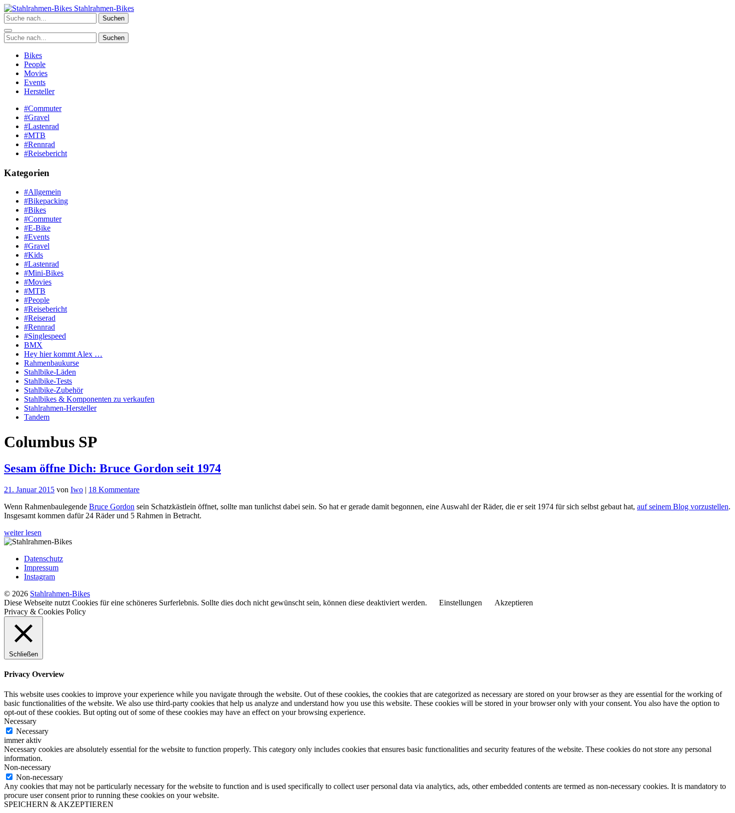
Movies (36, 73)
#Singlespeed (45, 336)
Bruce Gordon (111, 506)
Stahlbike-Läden (50, 372)
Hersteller (39, 91)
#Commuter (43, 108)
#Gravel (37, 117)
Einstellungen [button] (460, 602)
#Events (37, 237)
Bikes (33, 55)
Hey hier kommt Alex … (63, 354)
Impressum (41, 567)
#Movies (38, 282)
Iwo (76, 489)
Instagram (39, 576)
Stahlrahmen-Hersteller (60, 408)
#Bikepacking (46, 201)
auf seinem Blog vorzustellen (682, 506)
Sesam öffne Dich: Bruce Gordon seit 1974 (112, 468)
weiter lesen (23, 532)
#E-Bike (37, 228)
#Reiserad (40, 318)
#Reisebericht (45, 153)
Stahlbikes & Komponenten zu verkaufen (89, 399)
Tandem (37, 417)
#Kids (33, 255)
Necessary (32, 731)
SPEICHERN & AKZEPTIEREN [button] (59, 804)
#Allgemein (42, 192)
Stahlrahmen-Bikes (103, 8)
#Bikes (35, 210)
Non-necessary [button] (27, 767)
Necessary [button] (20, 721)
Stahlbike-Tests (48, 381)
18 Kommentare (114, 489)
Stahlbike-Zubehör (53, 390)
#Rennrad (39, 144)
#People (37, 300)
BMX (33, 345)
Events (35, 82)
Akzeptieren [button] (513, 602)
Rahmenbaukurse (51, 363)
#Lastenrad (41, 126)
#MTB (35, 135)
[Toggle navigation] (8, 30)
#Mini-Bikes (44, 273)
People (35, 64)
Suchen (113, 18)
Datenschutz (43, 558)
